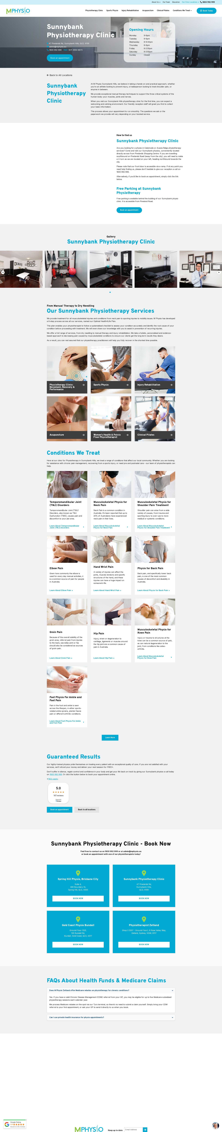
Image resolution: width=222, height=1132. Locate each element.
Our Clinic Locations (189, 2)
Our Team (166, 2)
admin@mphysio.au (57, 47)
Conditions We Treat (181, 10)
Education (176, 2)
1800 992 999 (208, 2)
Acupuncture (147, 10)
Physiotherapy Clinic (94, 10)
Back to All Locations (60, 75)
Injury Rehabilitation (130, 10)
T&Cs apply (53, 779)
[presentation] (3, 272)
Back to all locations (87, 810)
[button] (110, 292)
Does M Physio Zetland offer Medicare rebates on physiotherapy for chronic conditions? (89, 990)
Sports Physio (112, 10)
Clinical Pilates (163, 10)
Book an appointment (59, 58)
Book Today (207, 11)
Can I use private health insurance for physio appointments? (76, 1017)
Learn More (110, 738)
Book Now (78, 898)
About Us (155, 2)
